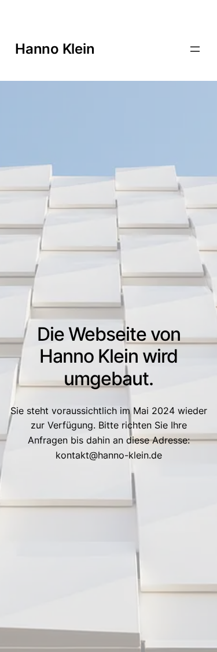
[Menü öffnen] (195, 49)
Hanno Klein (54, 48)
